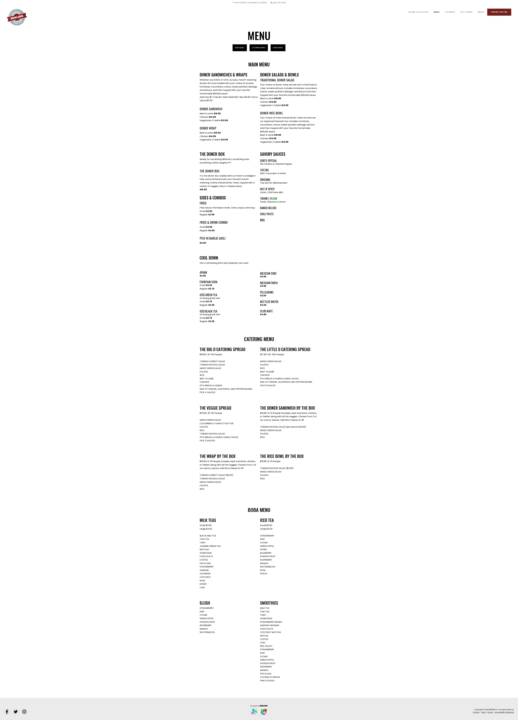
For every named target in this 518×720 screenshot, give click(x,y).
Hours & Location (418, 12)
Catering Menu (258, 47)
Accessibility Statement (504, 712)
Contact (476, 712)
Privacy (490, 712)
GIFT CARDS (466, 12)
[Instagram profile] (24, 712)
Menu (436, 12)
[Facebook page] (7, 712)
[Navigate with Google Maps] (264, 712)
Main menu (239, 47)
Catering (450, 12)
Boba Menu (278, 47)
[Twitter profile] (16, 712)
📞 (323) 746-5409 (278, 2)
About (481, 12)
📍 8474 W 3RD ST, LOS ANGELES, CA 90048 (249, 2)
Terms (483, 712)
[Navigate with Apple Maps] (254, 712)
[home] (17, 12)
